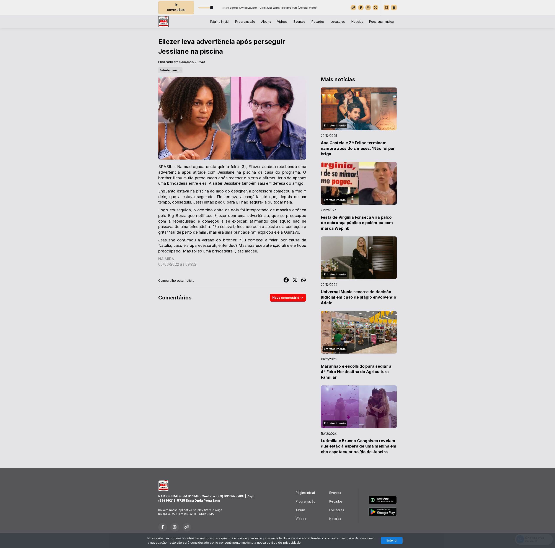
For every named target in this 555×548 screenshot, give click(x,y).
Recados (318, 21)
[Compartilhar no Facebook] (286, 280)
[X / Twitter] (375, 7)
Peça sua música (381, 21)
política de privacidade (284, 542)
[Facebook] (361, 7)
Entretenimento (170, 70)
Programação (245, 21)
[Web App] (386, 7)
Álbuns (266, 21)
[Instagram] (368, 7)
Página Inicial (219, 21)
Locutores (338, 21)
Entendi (392, 540)
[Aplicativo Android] (394, 7)
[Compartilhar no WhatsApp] (303, 280)
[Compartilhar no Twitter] (294, 280)
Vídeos (282, 21)
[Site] (353, 7)
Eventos (299, 21)
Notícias (357, 21)
